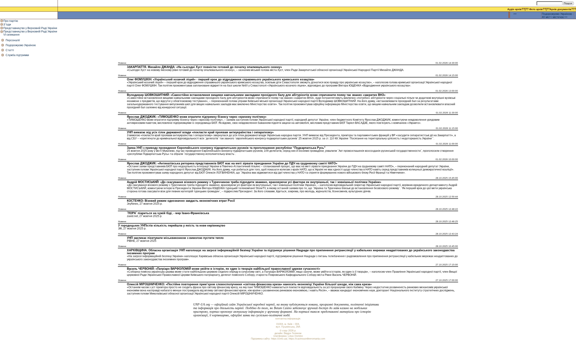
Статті (10, 50)
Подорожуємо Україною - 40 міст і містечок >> (558, 15)
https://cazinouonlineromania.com (307, 338)
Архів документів (560, 9)
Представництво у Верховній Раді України (30, 28)
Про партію (10, 21)
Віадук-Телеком (293, 333)
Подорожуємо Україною (21, 45)
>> (515, 14)
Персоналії (13, 40)
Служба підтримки (17, 55)
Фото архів (536, 9)
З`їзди (7, 24)
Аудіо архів (514, 9)
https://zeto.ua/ (279, 338)
